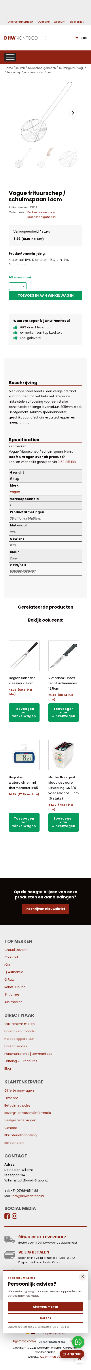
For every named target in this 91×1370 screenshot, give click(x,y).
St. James (11, 994)
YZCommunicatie (51, 1357)
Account (60, 22)
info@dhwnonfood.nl (28, 1196)
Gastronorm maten (19, 1024)
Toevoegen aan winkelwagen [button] (24, 712)
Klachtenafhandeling (20, 1135)
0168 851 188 (67, 462)
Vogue (15, 492)
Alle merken (13, 1002)
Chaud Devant (15, 950)
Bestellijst (77, 22)
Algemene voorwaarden (29, 1341)
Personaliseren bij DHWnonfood (28, 1054)
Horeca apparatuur (19, 1039)
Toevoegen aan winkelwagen (46, 295)
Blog (7, 1068)
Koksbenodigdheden (42, 68)
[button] (22, 158)
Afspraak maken (45, 1307)
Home (9, 68)
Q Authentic (13, 972)
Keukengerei (67, 68)
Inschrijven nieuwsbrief (45, 909)
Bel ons (45, 1318)
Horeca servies (15, 1046)
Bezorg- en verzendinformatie (27, 1113)
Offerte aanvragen (20, 22)
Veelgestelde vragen (20, 1120)
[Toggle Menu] (10, 57)
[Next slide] (73, 113)
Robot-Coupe (15, 987)
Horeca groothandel (19, 1031)
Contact (10, 1128)
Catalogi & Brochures (20, 1061)
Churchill (11, 957)
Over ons (44, 22)
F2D (7, 965)
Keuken (20, 68)
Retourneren (14, 1142)
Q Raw (9, 979)
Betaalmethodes (17, 1105)
